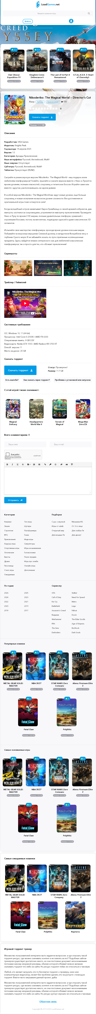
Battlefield (56, 606)
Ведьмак (55, 615)
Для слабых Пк (78, 530)
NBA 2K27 (36, 683)
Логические (9, 552)
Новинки (7, 522)
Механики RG (77, 522)
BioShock (75, 628)
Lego (74, 606)
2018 (6, 610)
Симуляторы (29, 544)
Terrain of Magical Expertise (59, 423)
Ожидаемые (9, 574)
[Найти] (89, 13)
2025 (26, 593)
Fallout (74, 610)
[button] (7, 464)
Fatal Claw (29, 729)
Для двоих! (76, 535)
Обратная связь (48, 1001)
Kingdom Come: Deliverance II (37, 76)
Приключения (10, 539)
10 (56, 108)
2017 (26, 610)
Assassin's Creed (59, 610)
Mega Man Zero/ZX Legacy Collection (83, 423)
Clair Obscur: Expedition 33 (14, 76)
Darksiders (56, 632)
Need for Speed (78, 597)
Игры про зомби (31, 561)
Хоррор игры (10, 544)
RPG (6, 535)
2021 (26, 602)
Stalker (74, 593)
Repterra (75, 931)
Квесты (7, 557)
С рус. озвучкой (58, 522)
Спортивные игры (11, 548)
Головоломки (30, 552)
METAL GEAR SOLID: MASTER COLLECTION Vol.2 (13, 684)
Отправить (13, 500)
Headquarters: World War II (36, 423)
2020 (6, 606)
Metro (74, 602)
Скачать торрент (41, 117)
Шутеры (27, 526)
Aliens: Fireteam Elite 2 (83, 684)
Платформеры (30, 530)
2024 (6, 597)
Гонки (26, 535)
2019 (26, 606)
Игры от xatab (58, 526)
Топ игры (28, 522)
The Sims (55, 628)
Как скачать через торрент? (37, 380)
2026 (6, 593)
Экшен (7, 526)
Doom (74, 615)
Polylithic (67, 729)
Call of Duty (56, 597)
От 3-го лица (77, 526)
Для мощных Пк (58, 535)
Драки (7, 561)
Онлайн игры (29, 566)
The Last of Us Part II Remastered (60, 76)
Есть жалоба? (12, 380)
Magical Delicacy (13, 423)
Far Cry (54, 602)
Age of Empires (78, 624)
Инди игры (28, 539)
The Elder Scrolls (78, 619)
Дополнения (29, 570)
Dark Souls (76, 632)
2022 (6, 602)
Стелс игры (9, 570)
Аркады (40, 102)
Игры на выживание (32, 548)
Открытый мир (58, 530)
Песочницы (8, 566)
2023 (26, 597)
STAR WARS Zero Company (59, 684)
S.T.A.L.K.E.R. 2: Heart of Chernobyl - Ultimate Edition (83, 76)
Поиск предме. (30, 557)
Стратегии (8, 530)
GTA (53, 593)
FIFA (53, 624)
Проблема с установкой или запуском (72, 380)
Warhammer (56, 619)
